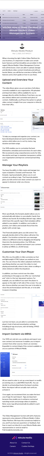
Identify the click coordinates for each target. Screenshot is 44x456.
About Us (13, 443)
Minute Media (18, 453)
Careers (13, 446)
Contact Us (26, 443)
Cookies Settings (28, 446)
